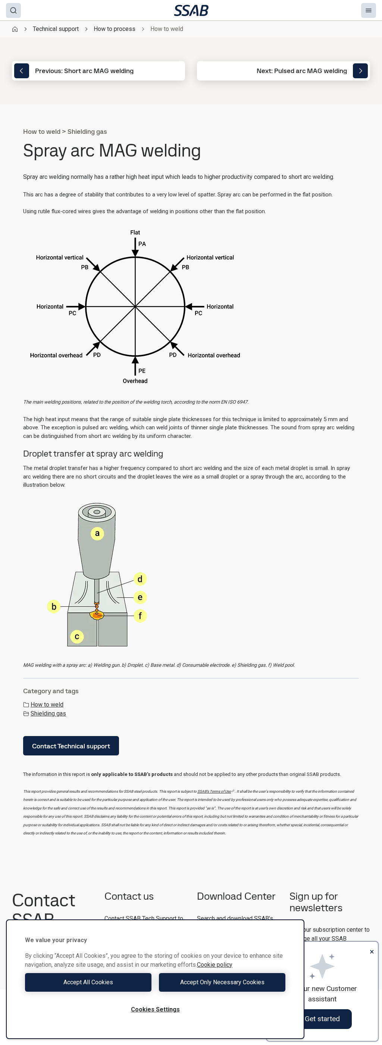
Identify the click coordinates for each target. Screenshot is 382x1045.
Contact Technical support (71, 746)
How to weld (47, 704)
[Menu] (368, 10)
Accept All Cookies (88, 982)
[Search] (13, 10)
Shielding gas (48, 713)
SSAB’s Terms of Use (214, 791)
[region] (155, 979)
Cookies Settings (155, 1009)
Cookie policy (214, 964)
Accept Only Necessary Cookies (222, 982)
